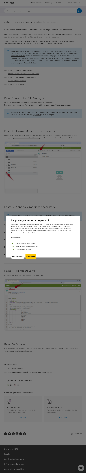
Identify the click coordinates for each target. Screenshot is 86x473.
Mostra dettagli (16, 237)
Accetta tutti (30, 256)
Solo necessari (17, 256)
